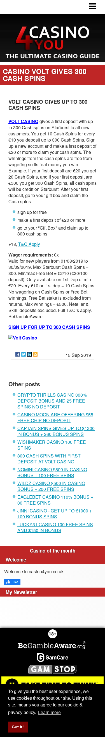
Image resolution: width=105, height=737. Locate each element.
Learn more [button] (49, 712)
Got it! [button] (18, 727)
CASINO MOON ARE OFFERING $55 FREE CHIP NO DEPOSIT (55, 417)
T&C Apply (29, 244)
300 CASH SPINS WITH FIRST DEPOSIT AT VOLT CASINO (49, 458)
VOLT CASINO (23, 121)
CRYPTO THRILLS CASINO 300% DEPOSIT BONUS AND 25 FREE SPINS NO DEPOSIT (52, 401)
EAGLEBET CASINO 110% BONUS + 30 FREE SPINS (55, 500)
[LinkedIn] (29, 354)
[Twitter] (23, 354)
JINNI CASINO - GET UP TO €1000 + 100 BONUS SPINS (54, 513)
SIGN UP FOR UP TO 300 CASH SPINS (49, 327)
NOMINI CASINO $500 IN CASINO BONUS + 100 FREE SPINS (52, 472)
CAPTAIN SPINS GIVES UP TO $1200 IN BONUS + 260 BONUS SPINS (56, 431)
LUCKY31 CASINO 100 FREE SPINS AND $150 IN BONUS (55, 527)
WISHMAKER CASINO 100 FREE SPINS (51, 445)
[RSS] (35, 354)
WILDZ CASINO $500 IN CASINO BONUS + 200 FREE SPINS (51, 486)
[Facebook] (17, 354)
